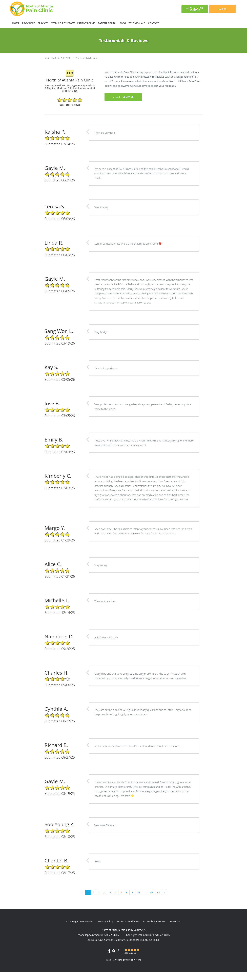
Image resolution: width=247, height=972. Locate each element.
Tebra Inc (88, 921)
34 (158, 892)
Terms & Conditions (128, 921)
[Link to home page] (27, 9)
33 (151, 892)
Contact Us (175, 921)
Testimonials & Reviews (87, 58)
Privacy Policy (105, 921)
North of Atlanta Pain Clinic (58, 58)
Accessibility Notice (154, 921)
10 (138, 892)
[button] (194, 9)
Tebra (138, 959)
